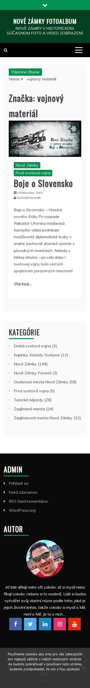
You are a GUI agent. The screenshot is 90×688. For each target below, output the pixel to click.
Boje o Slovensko (43, 183)
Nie (48, 681)
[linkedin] (45, 624)
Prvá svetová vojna (33, 172)
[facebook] (15, 624)
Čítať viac (45, 674)
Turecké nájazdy (28, 399)
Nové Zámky (27, 165)
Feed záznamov (23, 492)
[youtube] (74, 624)
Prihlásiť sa (18, 483)
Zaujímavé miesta (29, 408)
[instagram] (60, 624)
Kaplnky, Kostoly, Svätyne (37, 354)
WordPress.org (22, 510)
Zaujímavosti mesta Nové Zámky (43, 417)
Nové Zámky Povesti (33, 372)
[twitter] (30, 624)
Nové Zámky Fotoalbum (45, 20)
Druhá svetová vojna (32, 345)
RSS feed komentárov (28, 501)
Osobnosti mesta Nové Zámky (41, 381)
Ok (41, 681)
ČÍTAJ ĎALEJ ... (23, 284)
